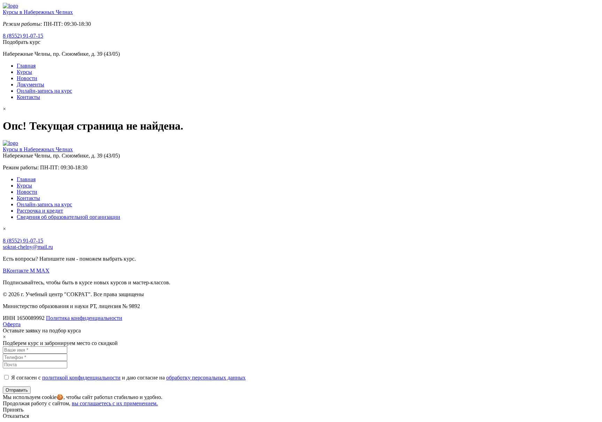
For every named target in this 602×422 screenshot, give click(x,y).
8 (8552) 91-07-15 (23, 36)
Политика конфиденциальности (84, 318)
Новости (27, 78)
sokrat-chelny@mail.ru (28, 247)
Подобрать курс (21, 42)
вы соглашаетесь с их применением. (115, 403)
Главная (26, 66)
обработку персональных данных (206, 378)
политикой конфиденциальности (81, 378)
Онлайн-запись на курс (44, 91)
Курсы (24, 72)
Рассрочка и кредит (40, 211)
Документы (30, 84)
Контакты (28, 97)
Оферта (12, 324)
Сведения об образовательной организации (68, 217)
